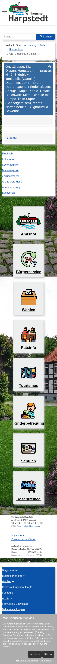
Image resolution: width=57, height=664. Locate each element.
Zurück (13, 137)
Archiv (5, 598)
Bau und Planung (12, 575)
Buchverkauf (9, 192)
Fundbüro (7, 592)
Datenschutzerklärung (23, 539)
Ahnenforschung (11, 187)
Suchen (47, 36)
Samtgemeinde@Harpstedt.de (28, 526)
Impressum (17, 535)
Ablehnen (48, 654)
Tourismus (28, 385)
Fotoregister (9, 159)
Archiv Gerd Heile (12, 181)
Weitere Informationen (27, 660)
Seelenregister (10, 164)
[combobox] (19, 37)
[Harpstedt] (28, 12)
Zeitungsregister (11, 176)
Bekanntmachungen (13, 609)
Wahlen (6, 581)
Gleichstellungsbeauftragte (17, 587)
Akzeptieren (35, 654)
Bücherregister (10, 170)
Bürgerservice (10, 570)
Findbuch (7, 153)
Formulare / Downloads (15, 603)
